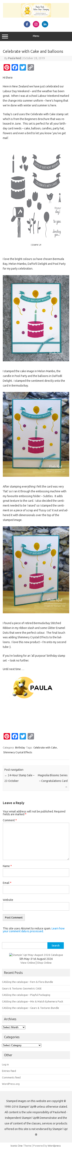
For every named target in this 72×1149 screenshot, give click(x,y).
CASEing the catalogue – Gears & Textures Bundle (30, 1007)
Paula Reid (14, 58)
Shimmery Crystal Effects (17, 752)
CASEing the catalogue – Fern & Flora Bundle (27, 981)
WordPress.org (11, 1083)
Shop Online (44, 962)
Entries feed (9, 1070)
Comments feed (11, 1077)
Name (7, 866)
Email (7, 882)
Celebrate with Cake (45, 747)
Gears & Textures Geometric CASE (22, 988)
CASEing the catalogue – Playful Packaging (26, 994)
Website (8, 899)
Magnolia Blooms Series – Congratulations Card (53, 781)
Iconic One (17, 1145)
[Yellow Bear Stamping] (36, 16)
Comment (10, 820)
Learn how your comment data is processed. (34, 930)
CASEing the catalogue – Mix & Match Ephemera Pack (32, 1001)
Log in (5, 1064)
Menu (36, 35)
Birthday (20, 747)
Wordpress (54, 1145)
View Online (27, 962)
